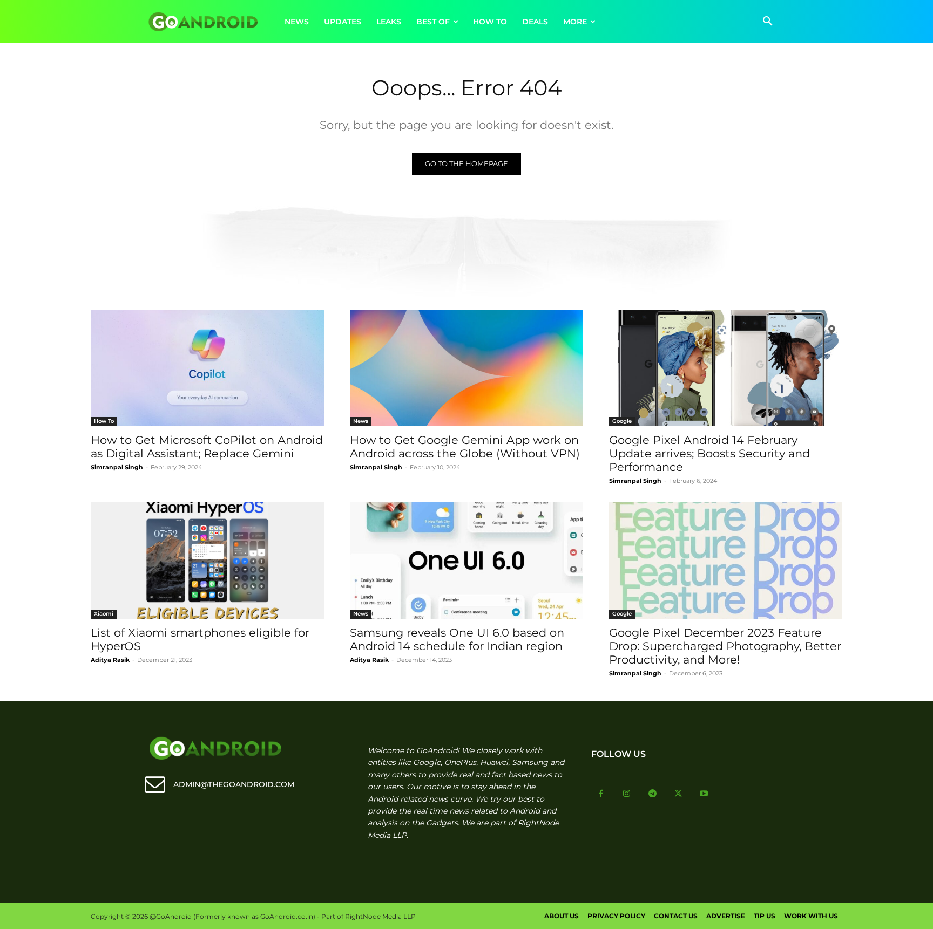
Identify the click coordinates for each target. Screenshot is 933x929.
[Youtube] (704, 794)
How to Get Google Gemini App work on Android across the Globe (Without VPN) (465, 446)
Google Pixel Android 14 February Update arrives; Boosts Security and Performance (709, 453)
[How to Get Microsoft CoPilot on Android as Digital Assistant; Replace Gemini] (207, 368)
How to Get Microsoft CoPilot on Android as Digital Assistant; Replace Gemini (207, 446)
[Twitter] (678, 794)
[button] (767, 21)
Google (622, 421)
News (360, 421)
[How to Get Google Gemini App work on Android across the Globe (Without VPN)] (466, 368)
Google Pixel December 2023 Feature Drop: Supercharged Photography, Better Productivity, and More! (725, 646)
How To (104, 421)
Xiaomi (103, 613)
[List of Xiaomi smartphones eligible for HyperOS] (207, 560)
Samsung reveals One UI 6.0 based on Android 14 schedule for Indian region (457, 639)
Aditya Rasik (110, 660)
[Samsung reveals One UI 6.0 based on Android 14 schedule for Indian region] (466, 560)
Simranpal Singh (117, 467)
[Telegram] (653, 794)
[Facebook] (601, 794)
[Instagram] (627, 794)
